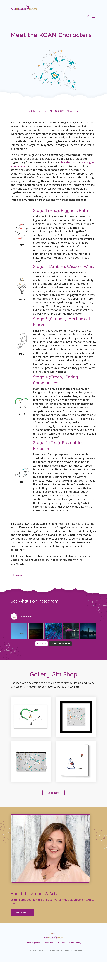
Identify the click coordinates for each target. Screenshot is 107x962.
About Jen (48, 943)
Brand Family (75, 943)
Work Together (33, 943)
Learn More (22, 912)
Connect (61, 943)
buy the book (69, 162)
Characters (72, 111)
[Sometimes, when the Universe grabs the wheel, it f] (88, 631)
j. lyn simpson (39, 111)
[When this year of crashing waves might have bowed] (53, 631)
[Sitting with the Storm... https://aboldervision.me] (71, 631)
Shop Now (53, 792)
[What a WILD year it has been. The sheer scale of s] (36, 631)
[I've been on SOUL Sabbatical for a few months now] (19, 631)
